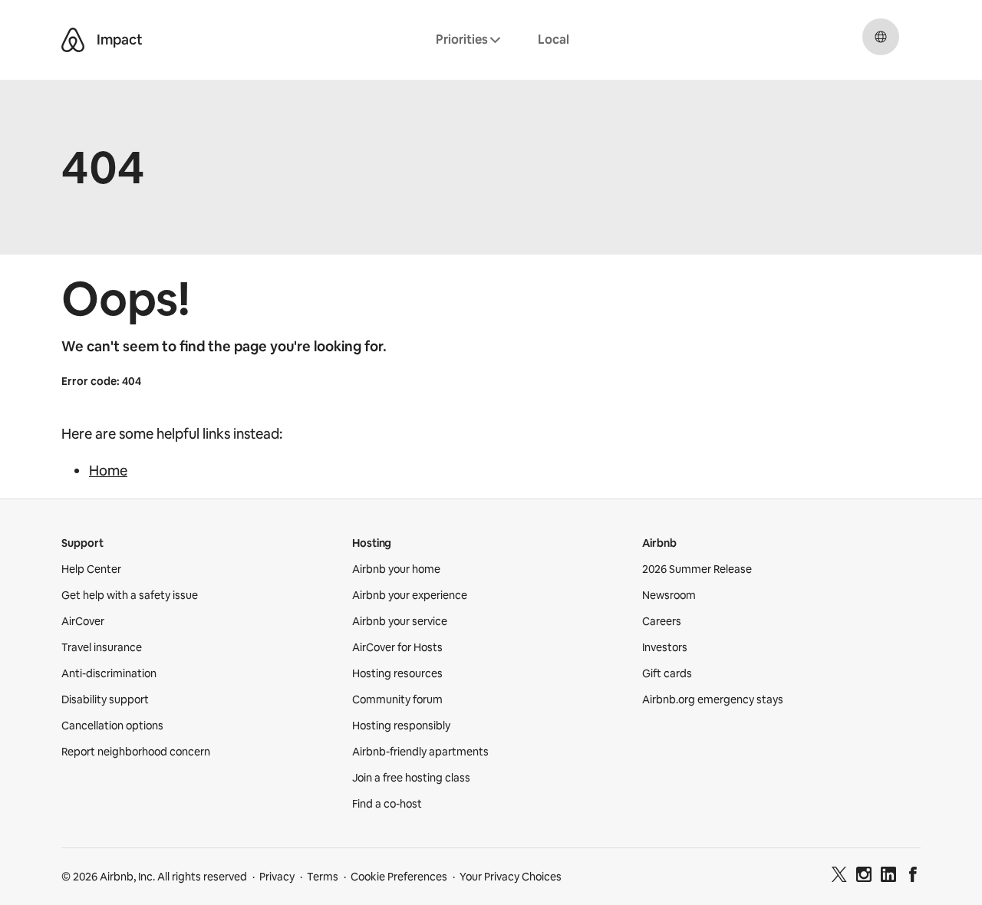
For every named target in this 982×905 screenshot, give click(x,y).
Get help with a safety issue (129, 595)
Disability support (105, 699)
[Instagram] (864, 877)
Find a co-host (387, 804)
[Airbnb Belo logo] (72, 40)
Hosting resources (397, 673)
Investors (664, 647)
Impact (120, 39)
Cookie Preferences (399, 877)
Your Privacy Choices (511, 877)
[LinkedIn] (888, 877)
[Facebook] (913, 877)
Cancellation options (112, 725)
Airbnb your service (399, 621)
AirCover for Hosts (397, 647)
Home (108, 470)
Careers (661, 621)
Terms (322, 877)
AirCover (82, 621)
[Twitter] (839, 877)
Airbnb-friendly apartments (420, 752)
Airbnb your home (396, 569)
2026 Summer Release (697, 569)
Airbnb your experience (409, 595)
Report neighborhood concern (135, 752)
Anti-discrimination (109, 673)
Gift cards (667, 673)
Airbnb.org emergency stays (712, 699)
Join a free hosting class (411, 778)
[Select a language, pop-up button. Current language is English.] (880, 36)
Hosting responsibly (401, 725)
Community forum (397, 699)
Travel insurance (101, 647)
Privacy (277, 877)
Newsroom (669, 595)
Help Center (91, 569)
